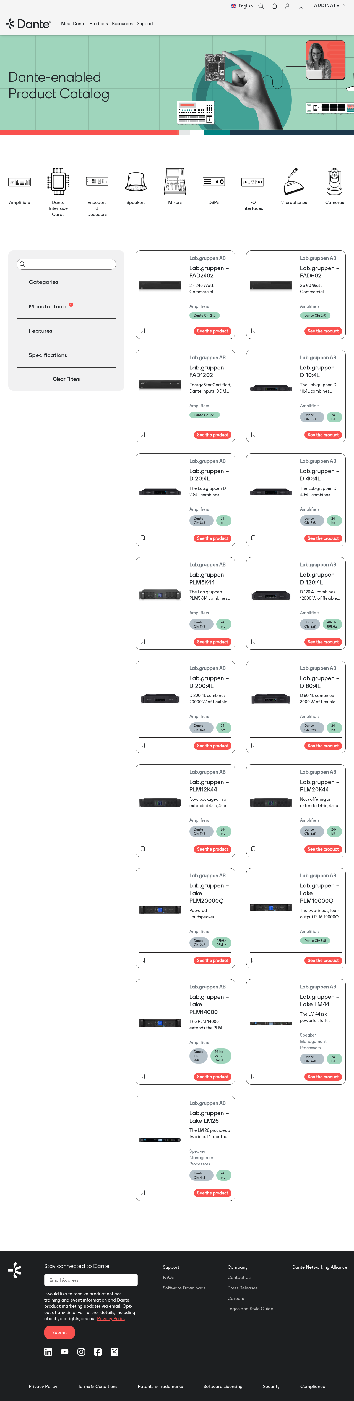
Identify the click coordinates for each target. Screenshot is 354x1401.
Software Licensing (223, 1386)
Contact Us (239, 1277)
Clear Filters (66, 379)
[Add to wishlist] (142, 331)
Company (238, 1267)
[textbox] (242, 6)
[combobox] (242, 6)
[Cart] (274, 6)
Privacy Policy (111, 1318)
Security (271, 1386)
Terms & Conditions (97, 1386)
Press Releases (242, 1288)
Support (171, 1267)
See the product (212, 331)
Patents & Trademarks (160, 1386)
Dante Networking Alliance (319, 1267)
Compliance (312, 1386)
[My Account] (287, 6)
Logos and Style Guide (250, 1308)
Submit (59, 1332)
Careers (236, 1298)
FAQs (168, 1277)
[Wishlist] (301, 6)
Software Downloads (184, 1288)
